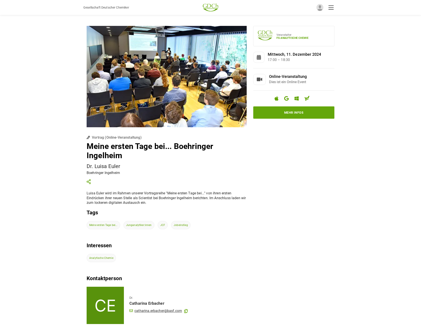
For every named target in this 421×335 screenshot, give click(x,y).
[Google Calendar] (288, 99)
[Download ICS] (278, 98)
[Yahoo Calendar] (308, 99)
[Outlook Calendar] (298, 99)
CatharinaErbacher (146, 303)
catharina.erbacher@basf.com (158, 311)
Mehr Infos (294, 112)
